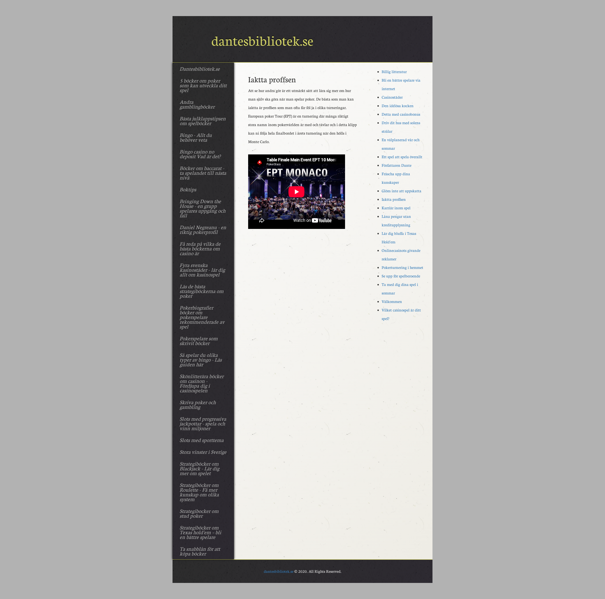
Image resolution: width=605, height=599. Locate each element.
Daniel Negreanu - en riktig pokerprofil (203, 229)
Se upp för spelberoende (401, 275)
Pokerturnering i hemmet (402, 267)
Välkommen (392, 301)
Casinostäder (392, 97)
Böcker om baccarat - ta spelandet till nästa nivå (203, 173)
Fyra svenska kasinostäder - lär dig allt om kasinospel (202, 270)
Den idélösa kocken (398, 105)
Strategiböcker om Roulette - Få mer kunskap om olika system (199, 491)
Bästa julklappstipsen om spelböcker (203, 120)
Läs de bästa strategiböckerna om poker (202, 291)
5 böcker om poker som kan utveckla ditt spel (203, 85)
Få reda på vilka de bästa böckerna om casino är (200, 248)
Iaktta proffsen (394, 199)
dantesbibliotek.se (279, 571)
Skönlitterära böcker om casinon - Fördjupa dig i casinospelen (202, 383)
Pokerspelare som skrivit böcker (199, 340)
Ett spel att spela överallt (402, 156)
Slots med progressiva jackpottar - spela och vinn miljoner (203, 423)
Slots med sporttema (202, 440)
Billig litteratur (394, 71)
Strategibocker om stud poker (199, 513)
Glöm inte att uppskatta (401, 190)
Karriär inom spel (396, 207)
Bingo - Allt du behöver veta (196, 137)
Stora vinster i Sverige (203, 451)
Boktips (188, 189)
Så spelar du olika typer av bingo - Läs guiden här (201, 359)
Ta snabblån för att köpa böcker (200, 551)
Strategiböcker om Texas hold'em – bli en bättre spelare (200, 532)
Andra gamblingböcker (197, 104)
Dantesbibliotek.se (200, 68)
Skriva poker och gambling (198, 404)
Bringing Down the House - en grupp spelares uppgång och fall (202, 208)
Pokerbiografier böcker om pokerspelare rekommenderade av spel (202, 317)
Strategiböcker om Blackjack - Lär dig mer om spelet (199, 468)
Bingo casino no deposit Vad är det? (200, 153)
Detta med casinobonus (401, 114)
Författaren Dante (396, 165)
